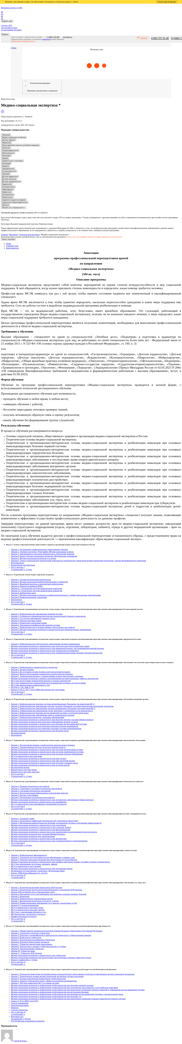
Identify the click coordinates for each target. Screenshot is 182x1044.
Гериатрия (6, 174)
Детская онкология (9, 179)
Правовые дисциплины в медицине (42, 91)
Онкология (6, 148)
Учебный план (12, 246)
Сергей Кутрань (20, 1041)
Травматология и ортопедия (12, 161)
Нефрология (6, 192)
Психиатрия (6, 156)
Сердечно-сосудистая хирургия (14, 200)
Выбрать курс (7, 21)
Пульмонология (8, 195)
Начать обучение (8, 239)
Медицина (13, 235)
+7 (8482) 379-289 (52, 37)
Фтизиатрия (6, 163)
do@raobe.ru (67, 37)
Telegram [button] (143, 38)
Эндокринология (8, 169)
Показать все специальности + (13, 208)
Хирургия (5, 166)
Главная (4, 235)
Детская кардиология (10, 176)
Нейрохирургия (7, 189)
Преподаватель (12, 248)
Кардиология (7, 184)
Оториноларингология (10, 150)
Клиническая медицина (40, 83)
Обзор (8, 244)
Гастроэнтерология (9, 171)
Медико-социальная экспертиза (14, 137)
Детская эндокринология (11, 182)
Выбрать (5, 34)
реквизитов (46, 39)
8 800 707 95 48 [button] (160, 38)
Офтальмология (8, 153)
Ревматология (7, 197)
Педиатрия (6, 135)
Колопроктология (8, 187)
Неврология (6, 143)
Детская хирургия (8, 140)
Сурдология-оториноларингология (14, 202)
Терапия (5, 158)
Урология (5, 205)
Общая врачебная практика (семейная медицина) (20, 145)
